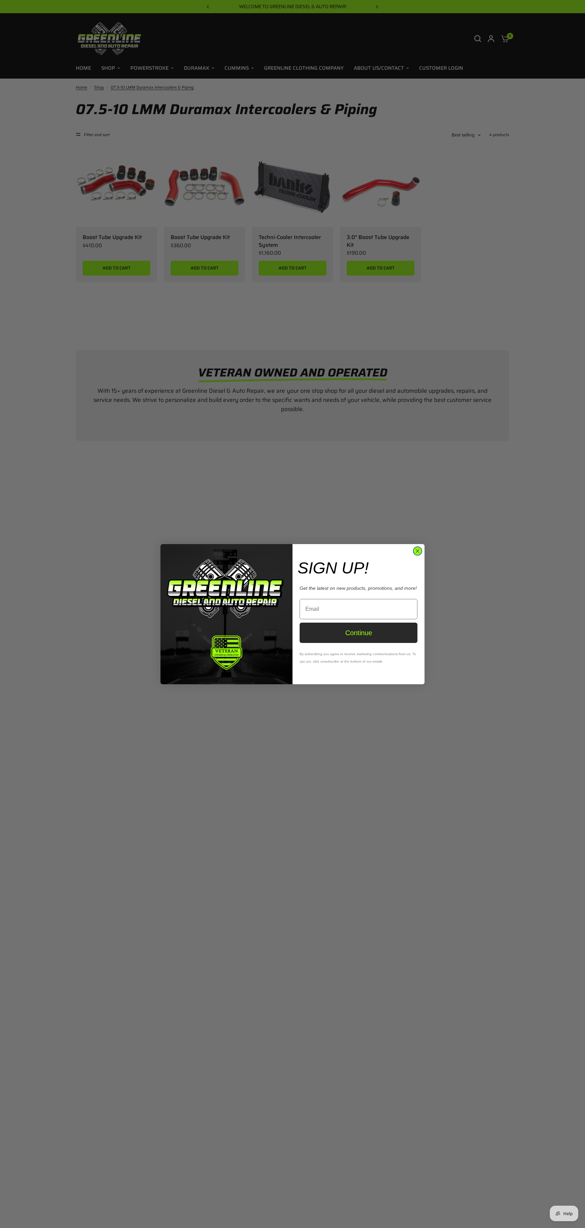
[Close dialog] (417, 551)
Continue (358, 633)
